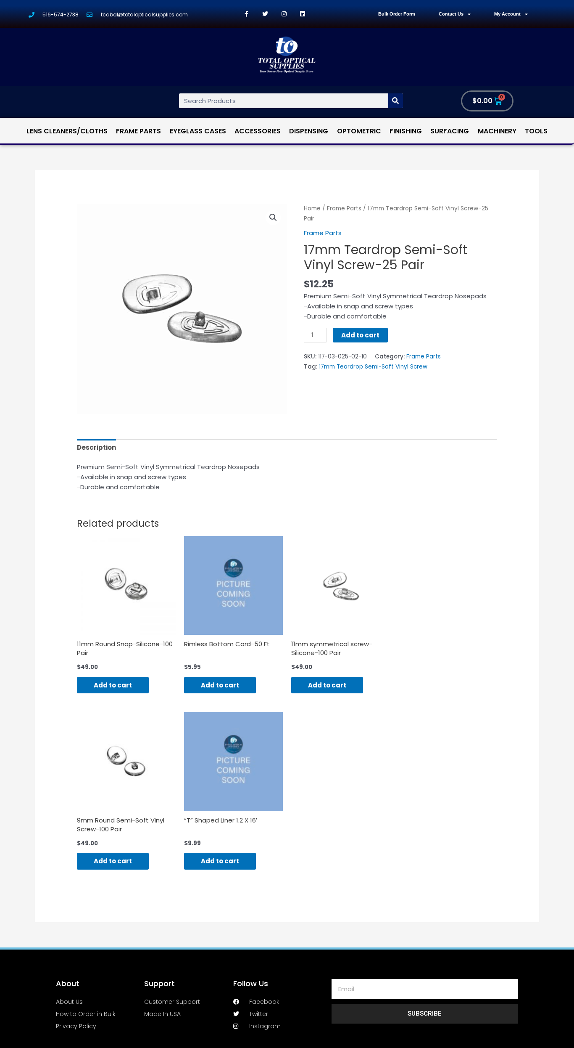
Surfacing (449, 131)
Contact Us (451, 13)
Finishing (406, 131)
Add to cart (360, 335)
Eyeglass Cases (198, 131)
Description (96, 447)
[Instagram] (283, 14)
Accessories (257, 131)
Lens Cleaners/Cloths (67, 131)
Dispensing (308, 131)
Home (312, 208)
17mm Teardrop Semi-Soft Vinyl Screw (373, 367)
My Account (507, 13)
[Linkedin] (302, 14)
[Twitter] (265, 14)
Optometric (359, 131)
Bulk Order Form (396, 13)
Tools (536, 131)
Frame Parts (138, 131)
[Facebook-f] (246, 14)
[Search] (395, 100)
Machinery (497, 131)
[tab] (96, 447)
